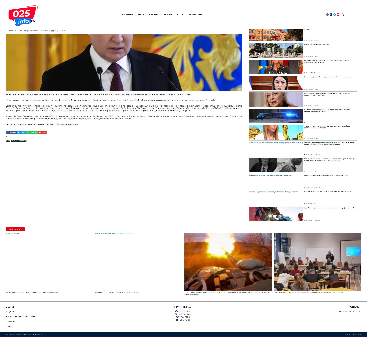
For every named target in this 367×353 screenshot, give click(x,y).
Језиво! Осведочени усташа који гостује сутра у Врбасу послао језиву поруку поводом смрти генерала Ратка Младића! (329, 143)
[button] (342, 14)
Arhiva (33, 334)
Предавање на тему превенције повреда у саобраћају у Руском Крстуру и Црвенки (308, 292)
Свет (9, 326)
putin (8, 141)
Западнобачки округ (21, 316)
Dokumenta (38, 334)
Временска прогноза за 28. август (316, 44)
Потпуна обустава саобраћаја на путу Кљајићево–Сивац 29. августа (328, 191)
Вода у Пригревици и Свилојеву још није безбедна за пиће (326, 175)
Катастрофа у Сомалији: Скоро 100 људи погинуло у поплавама (32, 292)
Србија (11, 321)
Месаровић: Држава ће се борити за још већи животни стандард (328, 77)
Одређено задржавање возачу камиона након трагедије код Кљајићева (330, 208)
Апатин (11, 311)
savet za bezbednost (19, 141)
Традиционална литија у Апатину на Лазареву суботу (117, 292)
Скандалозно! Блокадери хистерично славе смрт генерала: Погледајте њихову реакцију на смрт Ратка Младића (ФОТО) (329, 159)
